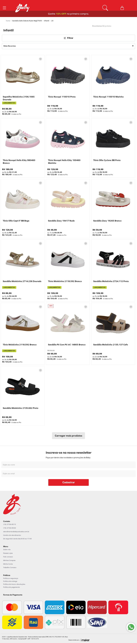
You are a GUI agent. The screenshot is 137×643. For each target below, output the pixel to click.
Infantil (46, 21)
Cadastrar (68, 482)
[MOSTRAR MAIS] (68, 435)
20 (52, 21)
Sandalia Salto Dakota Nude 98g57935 (27, 21)
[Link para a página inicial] (8, 21)
